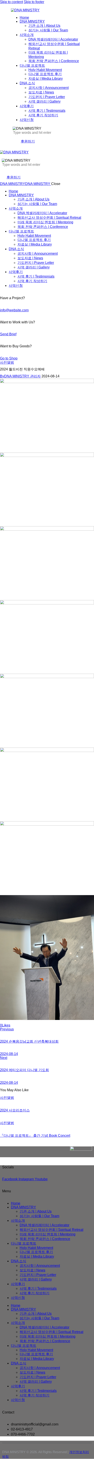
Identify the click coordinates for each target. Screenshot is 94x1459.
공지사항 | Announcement (40, 1265)
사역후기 (18, 1284)
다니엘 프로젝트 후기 (36, 1252)
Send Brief (8, 334)
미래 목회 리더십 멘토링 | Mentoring (47, 1234)
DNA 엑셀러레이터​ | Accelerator (44, 1225)
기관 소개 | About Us (36, 1211)
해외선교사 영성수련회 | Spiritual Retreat (51, 1230)
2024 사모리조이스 (15, 1110)
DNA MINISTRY (23, 1207)
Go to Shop (8, 358)
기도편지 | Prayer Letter (38, 1275)
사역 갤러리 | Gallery (36, 1279)
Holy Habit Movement (36, 1248)
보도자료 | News (32, 1270)
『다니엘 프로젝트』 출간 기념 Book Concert (35, 1135)
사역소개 (18, 1220)
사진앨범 (7, 362)
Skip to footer (34, 2)
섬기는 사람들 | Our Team (39, 1216)
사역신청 (18, 1298)
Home (15, 1203)
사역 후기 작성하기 (34, 1293)
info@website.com (14, 310)
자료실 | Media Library (37, 1256)
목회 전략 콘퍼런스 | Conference (45, 1239)
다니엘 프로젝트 (23, 1243)
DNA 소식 (18, 1261)
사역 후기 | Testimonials (38, 1288)
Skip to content (11, 2)
